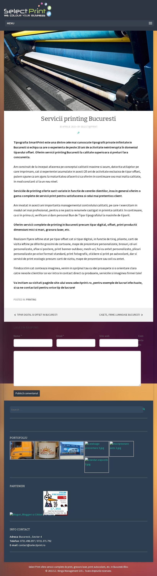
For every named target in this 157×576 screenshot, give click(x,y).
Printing (31, 299)
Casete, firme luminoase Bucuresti (120, 314)
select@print (89, 126)
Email (60, 336)
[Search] (142, 408)
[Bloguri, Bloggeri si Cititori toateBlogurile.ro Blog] (26, 514)
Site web (104, 336)
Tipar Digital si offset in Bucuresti (36, 314)
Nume (18, 336)
